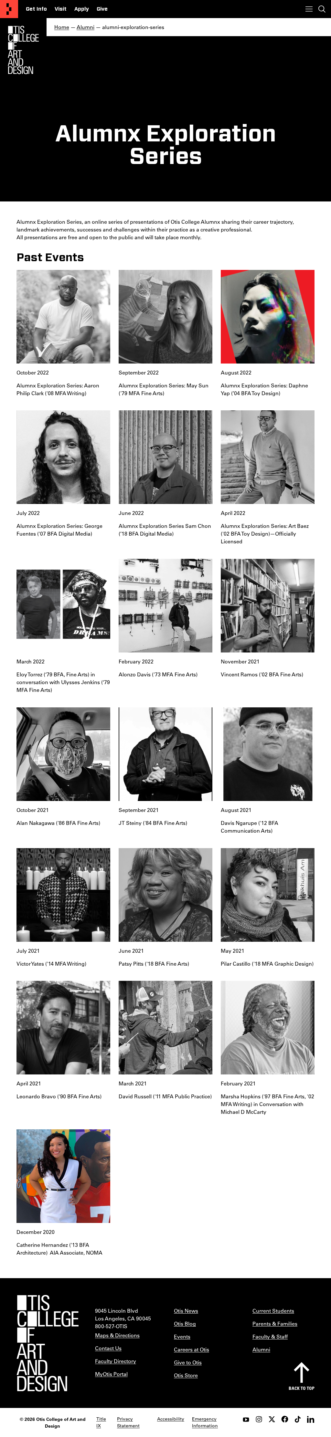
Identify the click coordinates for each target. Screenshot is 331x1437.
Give (102, 9)
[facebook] (285, 1419)
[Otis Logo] (23, 50)
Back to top (302, 1388)
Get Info (36, 9)
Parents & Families (274, 1323)
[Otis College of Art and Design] (9, 9)
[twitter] (272, 1419)
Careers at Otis (191, 1349)
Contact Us (108, 1348)
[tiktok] (298, 1419)
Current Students (273, 1310)
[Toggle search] (322, 9)
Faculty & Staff (270, 1336)
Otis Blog (185, 1323)
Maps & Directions (117, 1335)
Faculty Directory (115, 1361)
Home (61, 27)
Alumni (85, 27)
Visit (61, 9)
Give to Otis (188, 1362)
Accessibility (170, 1419)
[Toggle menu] (309, 9)
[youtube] (246, 1419)
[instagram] (259, 1419)
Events (182, 1336)
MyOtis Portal (111, 1373)
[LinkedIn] (311, 1419)
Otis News (186, 1310)
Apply (81, 9)
